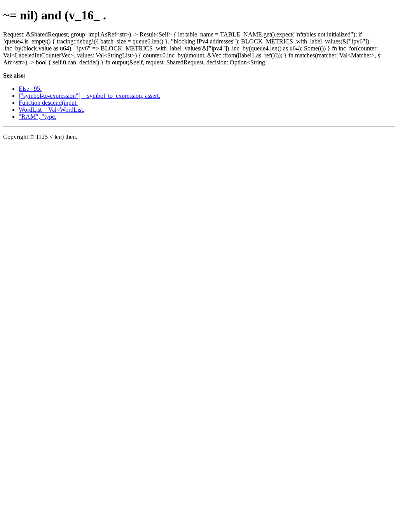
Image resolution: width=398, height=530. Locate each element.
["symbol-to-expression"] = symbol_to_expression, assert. (89, 95)
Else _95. (30, 88)
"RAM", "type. (37, 116)
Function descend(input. (48, 102)
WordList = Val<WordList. (51, 109)
